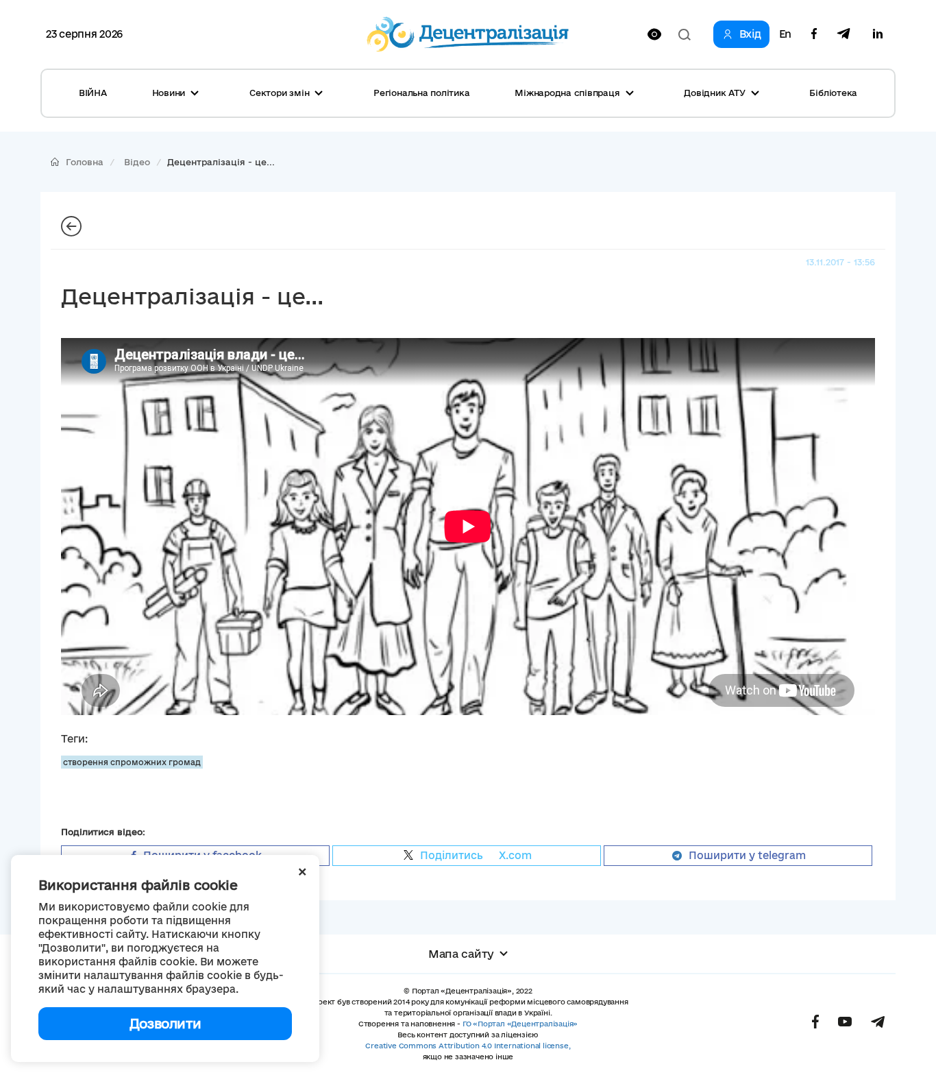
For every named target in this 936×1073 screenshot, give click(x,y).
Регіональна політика (421, 92)
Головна (84, 162)
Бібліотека (833, 92)
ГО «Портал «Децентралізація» (520, 1024)
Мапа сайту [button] (461, 954)
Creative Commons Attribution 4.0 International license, (467, 1045)
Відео (137, 162)
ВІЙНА (93, 92)
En (785, 34)
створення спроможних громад (132, 762)
